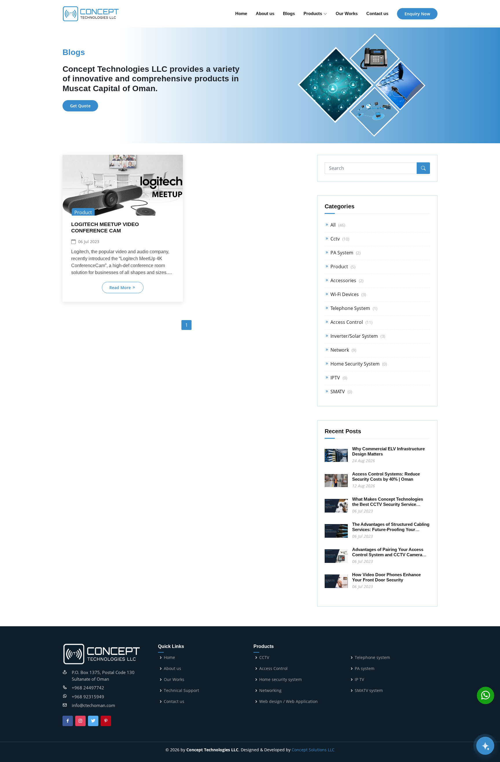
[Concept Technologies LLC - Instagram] (80, 721)
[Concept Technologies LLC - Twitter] (93, 721)
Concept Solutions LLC (313, 749)
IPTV (338, 377)
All (337, 225)
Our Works (347, 13)
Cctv (339, 239)
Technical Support (181, 690)
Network (342, 350)
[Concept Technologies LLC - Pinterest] (106, 721)
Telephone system (372, 657)
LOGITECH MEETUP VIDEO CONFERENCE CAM (105, 227)
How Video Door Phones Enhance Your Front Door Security (386, 577)
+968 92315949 (88, 696)
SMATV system (369, 690)
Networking (270, 690)
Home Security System (358, 364)
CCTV (264, 657)
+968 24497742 (88, 688)
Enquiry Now (417, 13)
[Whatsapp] (485, 695)
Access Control (350, 322)
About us (265, 13)
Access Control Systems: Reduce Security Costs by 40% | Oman (386, 476)
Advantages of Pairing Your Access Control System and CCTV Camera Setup (387, 554)
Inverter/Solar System (357, 336)
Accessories (346, 280)
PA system (364, 668)
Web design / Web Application (288, 701)
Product (342, 266)
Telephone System (353, 308)
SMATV (340, 391)
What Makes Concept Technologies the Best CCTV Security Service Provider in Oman (387, 504)
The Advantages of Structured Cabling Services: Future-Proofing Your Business (390, 529)
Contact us (377, 13)
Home (241, 13)
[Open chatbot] (485, 746)
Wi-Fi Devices (347, 294)
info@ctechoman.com (93, 705)
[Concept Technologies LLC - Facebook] (67, 721)
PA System (345, 252)
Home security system (280, 679)
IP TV (359, 679)
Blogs (289, 13)
